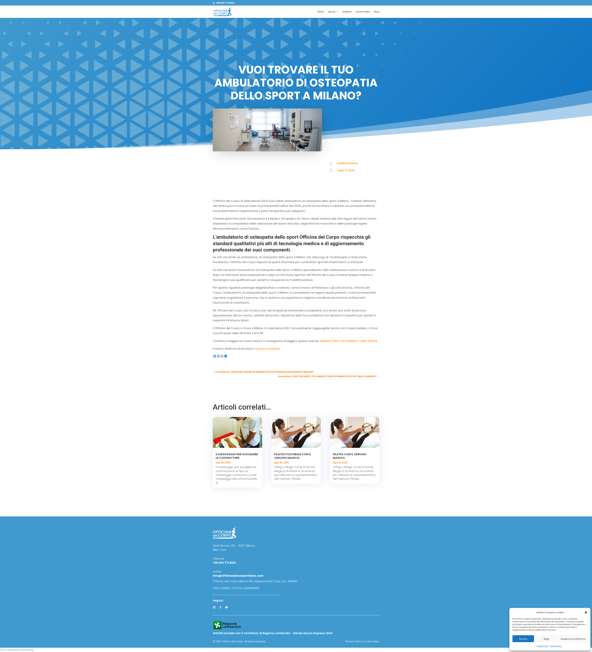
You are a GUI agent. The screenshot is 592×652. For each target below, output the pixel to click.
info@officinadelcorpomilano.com (238, 576)
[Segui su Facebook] (220, 607)
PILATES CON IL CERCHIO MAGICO (349, 456)
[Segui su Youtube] (226, 607)
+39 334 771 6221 (224, 2)
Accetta (523, 638)
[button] (585, 612)
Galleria (347, 12)
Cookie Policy (542, 646)
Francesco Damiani (267, 349)
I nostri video (363, 12)
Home (320, 12)
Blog (376, 12)
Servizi (331, 12)
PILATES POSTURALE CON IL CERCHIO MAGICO (292, 456)
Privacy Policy (556, 646)
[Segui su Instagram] (214, 607)
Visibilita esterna (347, 163)
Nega (546, 638)
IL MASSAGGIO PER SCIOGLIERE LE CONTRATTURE (237, 456)
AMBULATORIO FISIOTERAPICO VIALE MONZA (348, 341)
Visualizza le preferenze (573, 638)
